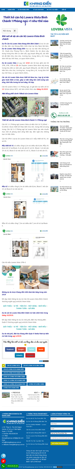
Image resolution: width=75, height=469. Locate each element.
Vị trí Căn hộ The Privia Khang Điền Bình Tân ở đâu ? (65, 80)
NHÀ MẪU (42, 306)
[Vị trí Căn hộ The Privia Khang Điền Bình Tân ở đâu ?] (54, 83)
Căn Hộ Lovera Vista (13, 365)
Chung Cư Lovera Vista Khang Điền (14, 380)
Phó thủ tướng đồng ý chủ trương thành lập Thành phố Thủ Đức (66, 141)
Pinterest (30, 355)
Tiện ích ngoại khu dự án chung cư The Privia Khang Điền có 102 (66, 55)
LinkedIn (19, 355)
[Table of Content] (14, 31)
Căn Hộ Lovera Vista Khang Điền (13, 369)
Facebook (10, 349)
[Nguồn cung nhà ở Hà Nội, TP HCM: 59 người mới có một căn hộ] (54, 178)
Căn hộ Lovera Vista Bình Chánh (35, 429)
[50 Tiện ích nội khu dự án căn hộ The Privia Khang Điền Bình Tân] (54, 70)
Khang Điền (11, 9)
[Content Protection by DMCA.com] (44, 361)
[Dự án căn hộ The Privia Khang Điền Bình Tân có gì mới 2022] (54, 94)
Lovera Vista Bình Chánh (36, 384)
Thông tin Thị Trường (60, 121)
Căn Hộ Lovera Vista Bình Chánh (33, 365)
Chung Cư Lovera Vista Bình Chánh (14, 376)
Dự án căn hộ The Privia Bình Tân (36, 418)
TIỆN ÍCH (23, 306)
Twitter (31, 349)
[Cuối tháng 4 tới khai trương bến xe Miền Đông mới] (54, 167)
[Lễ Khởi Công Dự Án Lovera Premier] (54, 107)
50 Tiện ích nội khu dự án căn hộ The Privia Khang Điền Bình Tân (65, 68)
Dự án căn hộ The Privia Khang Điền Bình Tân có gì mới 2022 (65, 92)
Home (3, 9)
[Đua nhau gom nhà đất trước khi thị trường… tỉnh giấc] (54, 156)
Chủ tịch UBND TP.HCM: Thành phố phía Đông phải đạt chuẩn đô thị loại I (66, 128)
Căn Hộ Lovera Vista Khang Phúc (13, 373)
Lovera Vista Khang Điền (11, 387)
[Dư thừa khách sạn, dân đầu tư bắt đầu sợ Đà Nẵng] (54, 191)
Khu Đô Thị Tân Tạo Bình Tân (35, 441)
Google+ (21, 349)
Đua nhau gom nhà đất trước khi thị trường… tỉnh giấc (65, 153)
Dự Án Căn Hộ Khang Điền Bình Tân (36, 421)
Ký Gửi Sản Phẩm (38, 9)
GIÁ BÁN (31, 308)
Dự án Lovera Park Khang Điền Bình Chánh (36, 437)
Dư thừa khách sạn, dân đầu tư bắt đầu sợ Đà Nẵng (66, 188)
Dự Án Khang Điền (23, 9)
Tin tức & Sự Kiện (52, 9)
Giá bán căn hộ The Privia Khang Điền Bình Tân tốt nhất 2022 (65, 43)
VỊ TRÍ (16, 306)
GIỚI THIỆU (7, 306)
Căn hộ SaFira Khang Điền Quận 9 (36, 433)
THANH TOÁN (21, 308)
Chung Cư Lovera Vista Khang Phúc (14, 384)
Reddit (40, 349)
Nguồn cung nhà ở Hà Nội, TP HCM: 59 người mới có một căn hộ (66, 176)
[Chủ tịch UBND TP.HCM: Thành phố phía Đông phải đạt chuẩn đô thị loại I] (54, 130)
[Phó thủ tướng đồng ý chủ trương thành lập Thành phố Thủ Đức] (54, 143)
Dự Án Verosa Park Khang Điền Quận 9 (37, 445)
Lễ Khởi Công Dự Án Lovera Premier (66, 104)
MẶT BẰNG (32, 306)
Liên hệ (64, 9)
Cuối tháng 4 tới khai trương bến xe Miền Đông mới (66, 164)
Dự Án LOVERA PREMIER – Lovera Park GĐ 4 (36, 425)
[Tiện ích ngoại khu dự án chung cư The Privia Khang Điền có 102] (54, 57)
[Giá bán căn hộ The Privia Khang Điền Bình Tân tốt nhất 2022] (54, 44)
